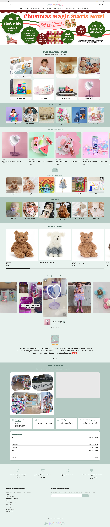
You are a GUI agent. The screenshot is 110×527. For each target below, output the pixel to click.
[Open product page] (14, 115)
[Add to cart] (64, 322)
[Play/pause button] (45, 280)
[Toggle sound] (64, 314)
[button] (19, 4)
